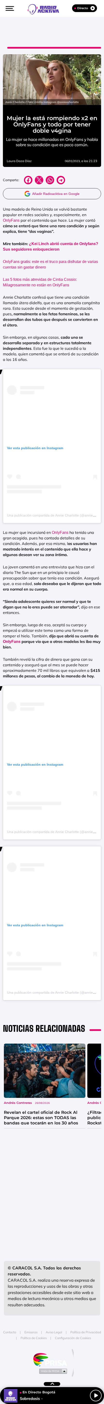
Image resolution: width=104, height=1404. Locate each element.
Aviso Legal (54, 1332)
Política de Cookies (34, 1338)
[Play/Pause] (96, 1395)
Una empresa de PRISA (52, 1359)
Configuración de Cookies (73, 1338)
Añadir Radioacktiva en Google (56, 194)
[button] (9, 8)
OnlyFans (12, 220)
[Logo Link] (46, 8)
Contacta (9, 1332)
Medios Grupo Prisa (52, 1371)
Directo (82, 8)
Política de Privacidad (85, 1332)
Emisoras (30, 1332)
